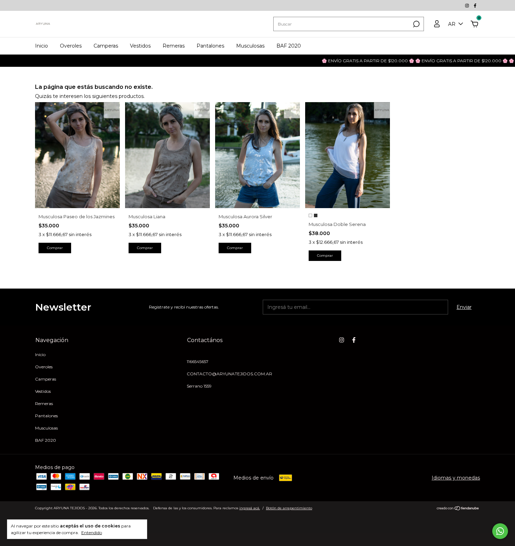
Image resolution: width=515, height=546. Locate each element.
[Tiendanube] (458, 509)
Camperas (106, 46)
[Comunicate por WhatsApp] (500, 531)
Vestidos (140, 46)
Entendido (91, 532)
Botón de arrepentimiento (289, 508)
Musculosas (250, 46)
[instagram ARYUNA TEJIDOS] (467, 5)
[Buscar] (415, 24)
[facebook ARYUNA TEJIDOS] (475, 5)
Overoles (71, 46)
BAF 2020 (288, 46)
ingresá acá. (249, 508)
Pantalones (210, 46)
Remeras (174, 46)
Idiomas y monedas (456, 478)
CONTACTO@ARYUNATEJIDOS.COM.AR (229, 373)
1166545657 (197, 361)
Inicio (41, 46)
